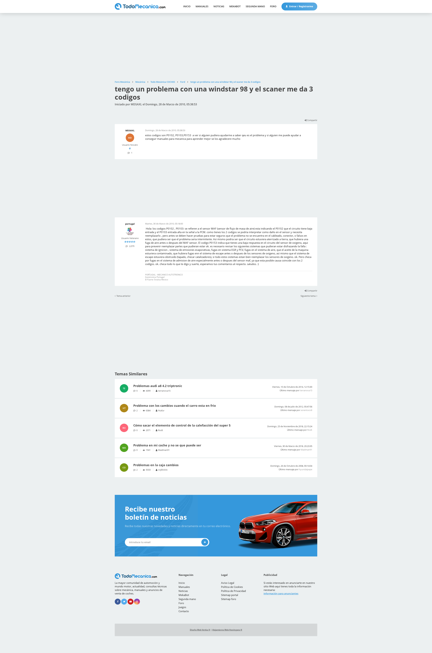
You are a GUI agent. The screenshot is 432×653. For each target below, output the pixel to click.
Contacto (184, 611)
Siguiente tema (308, 296)
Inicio (187, 6)
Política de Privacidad (233, 591)
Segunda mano (255, 6)
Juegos (182, 607)
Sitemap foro (228, 599)
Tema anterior (123, 296)
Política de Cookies (232, 587)
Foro (273, 6)
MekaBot (235, 6)
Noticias (218, 6)
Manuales (202, 6)
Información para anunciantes (281, 593)
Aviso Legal (227, 582)
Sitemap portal (229, 595)
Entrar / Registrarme (301, 6)
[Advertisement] (216, 46)
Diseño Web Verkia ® (200, 629)
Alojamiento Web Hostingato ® (227, 629)
